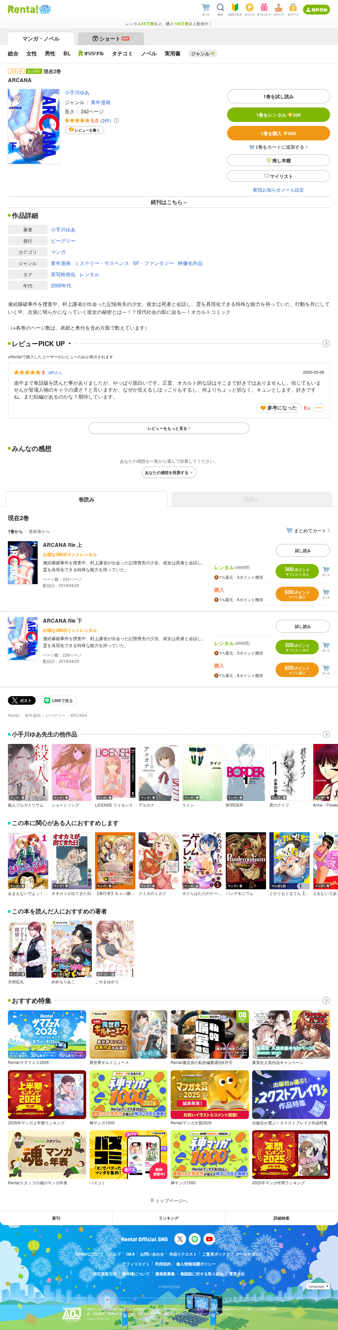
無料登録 (319, 10)
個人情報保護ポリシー (196, 1264)
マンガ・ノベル (40, 38)
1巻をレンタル (278, 114)
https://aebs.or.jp (98, 1318)
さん (55, 372)
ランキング (169, 1218)
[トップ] (23, 9)
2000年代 (61, 285)
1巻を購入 (278, 133)
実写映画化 (63, 274)
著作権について (136, 1274)
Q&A (130, 1254)
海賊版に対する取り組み (202, 1274)
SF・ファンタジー (153, 262)
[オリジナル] (91, 53)
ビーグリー (63, 240)
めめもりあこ (63, 981)
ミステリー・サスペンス (102, 262)
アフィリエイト (136, 1264)
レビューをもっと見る (167, 428)
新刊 (56, 1218)
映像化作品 (190, 262)
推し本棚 (281, 160)
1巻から (15, 531)
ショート (114, 38)
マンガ (58, 251)
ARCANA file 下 (62, 620)
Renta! (14, 715)
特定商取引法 (105, 1274)
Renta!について (89, 1254)
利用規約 (163, 1264)
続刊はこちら (167, 202)
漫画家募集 (165, 1274)
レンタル (89, 274)
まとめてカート (310, 530)
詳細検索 (281, 1218)
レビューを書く (87, 130)
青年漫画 (101, 102)
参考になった (282, 407)
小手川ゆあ (77, 92)
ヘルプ (115, 1254)
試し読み (303, 550)
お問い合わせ (152, 1254)
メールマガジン (249, 1254)
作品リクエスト (183, 1254)
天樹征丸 (16, 981)
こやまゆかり (107, 981)
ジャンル (200, 53)
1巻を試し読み (278, 96)
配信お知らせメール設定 (278, 189)
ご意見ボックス (216, 1254)
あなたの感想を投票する (166, 472)
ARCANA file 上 (62, 544)
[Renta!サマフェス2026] (44, 9)
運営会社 (237, 1274)
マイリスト (281, 176)
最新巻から (39, 531)
